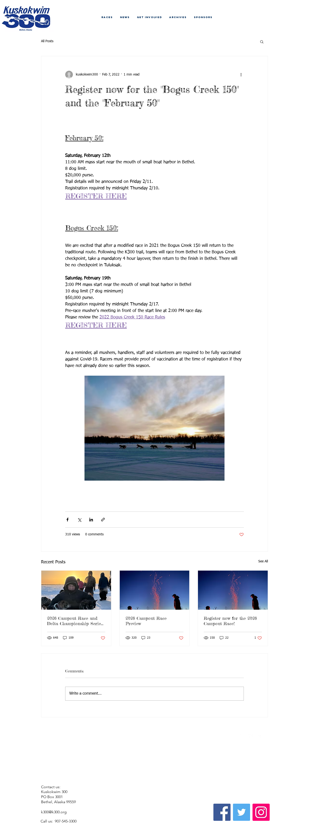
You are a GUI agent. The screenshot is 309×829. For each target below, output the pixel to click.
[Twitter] (241, 812)
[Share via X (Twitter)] (79, 519)
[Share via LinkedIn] (91, 519)
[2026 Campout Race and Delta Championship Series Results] (76, 590)
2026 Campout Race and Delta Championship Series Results (75, 620)
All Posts (47, 41)
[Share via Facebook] (67, 519)
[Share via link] (103, 519)
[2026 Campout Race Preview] (155, 590)
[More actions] (241, 74)
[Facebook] (222, 812)
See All (263, 561)
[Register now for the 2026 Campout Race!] (233, 590)
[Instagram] (261, 812)
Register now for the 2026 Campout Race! (230, 620)
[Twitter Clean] (251, 737)
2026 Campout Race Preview (146, 620)
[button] (262, 41)
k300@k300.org (54, 812)
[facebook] (258, 737)
